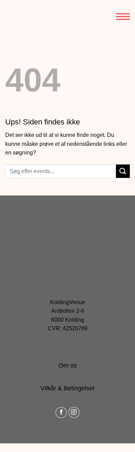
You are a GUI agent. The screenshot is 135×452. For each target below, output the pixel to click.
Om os (67, 365)
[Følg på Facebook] (61, 412)
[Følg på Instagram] (74, 412)
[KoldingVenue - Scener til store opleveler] (36, 16)
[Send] (123, 171)
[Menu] (123, 16)
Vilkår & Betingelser (67, 388)
